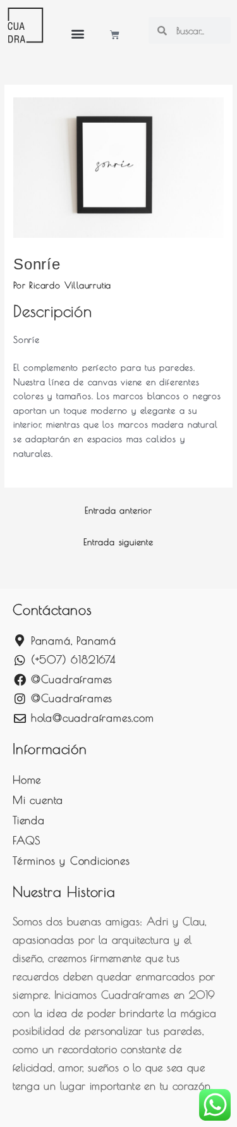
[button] (77, 33)
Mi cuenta (38, 800)
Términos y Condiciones (71, 860)
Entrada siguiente (118, 542)
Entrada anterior (118, 510)
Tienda (29, 820)
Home (27, 779)
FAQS (26, 840)
